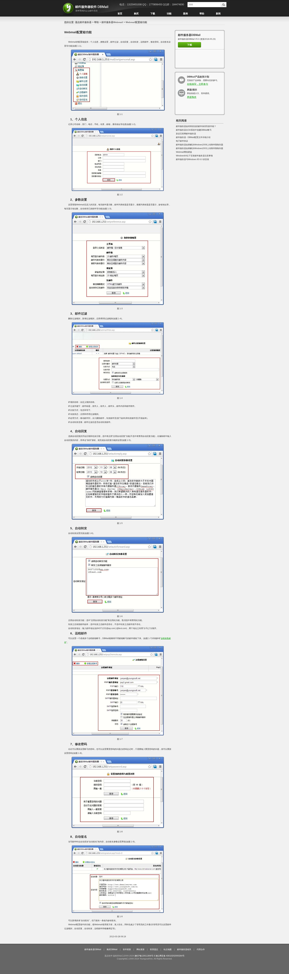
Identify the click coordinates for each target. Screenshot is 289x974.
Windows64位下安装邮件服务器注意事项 (194, 156)
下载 (152, 13)
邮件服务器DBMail (92, 949)
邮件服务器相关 (184, 949)
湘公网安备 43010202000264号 (170, 956)
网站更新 (140, 949)
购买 (136, 13)
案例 (185, 13)
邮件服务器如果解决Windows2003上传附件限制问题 (199, 148)
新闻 (218, 13)
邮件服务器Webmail (112, 22)
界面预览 (191, 97)
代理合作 (201, 949)
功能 (169, 13)
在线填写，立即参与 (197, 84)
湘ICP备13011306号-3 (144, 956)
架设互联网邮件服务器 (186, 133)
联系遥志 (154, 949)
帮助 (202, 13)
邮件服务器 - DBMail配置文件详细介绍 (193, 137)
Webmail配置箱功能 (136, 22)
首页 (120, 13)
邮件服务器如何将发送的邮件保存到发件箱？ (196, 126)
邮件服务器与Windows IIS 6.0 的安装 (192, 159)
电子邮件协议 (182, 141)
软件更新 (127, 949)
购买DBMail (112, 949)
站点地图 (168, 949)
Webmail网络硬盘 (184, 152)
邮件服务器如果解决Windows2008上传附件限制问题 (199, 145)
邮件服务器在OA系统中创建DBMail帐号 (194, 130)
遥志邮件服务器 (83, 22)
